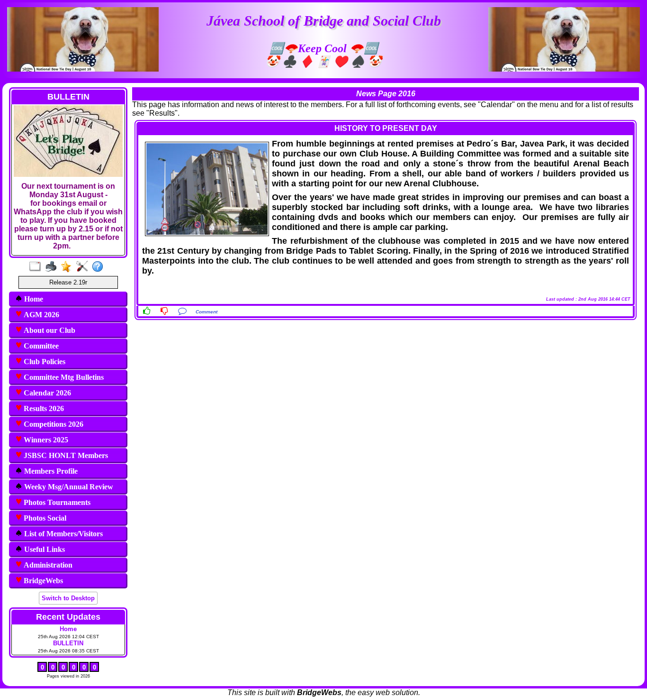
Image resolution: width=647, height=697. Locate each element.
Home (32, 299)
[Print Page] (53, 267)
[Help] (100, 267)
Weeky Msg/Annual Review (67, 487)
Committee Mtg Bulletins (63, 377)
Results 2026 (43, 408)
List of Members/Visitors (62, 534)
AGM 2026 (40, 315)
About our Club (48, 330)
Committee (40, 346)
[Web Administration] (84, 267)
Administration (47, 565)
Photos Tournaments (56, 502)
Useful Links (43, 549)
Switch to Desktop (68, 598)
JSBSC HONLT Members (65, 455)
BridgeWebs (42, 581)
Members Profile (50, 471)
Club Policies (43, 362)
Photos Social (44, 518)
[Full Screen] (37, 267)
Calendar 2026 (46, 393)
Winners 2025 (45, 440)
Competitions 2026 (52, 424)
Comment (206, 311)
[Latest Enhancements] (68, 267)
